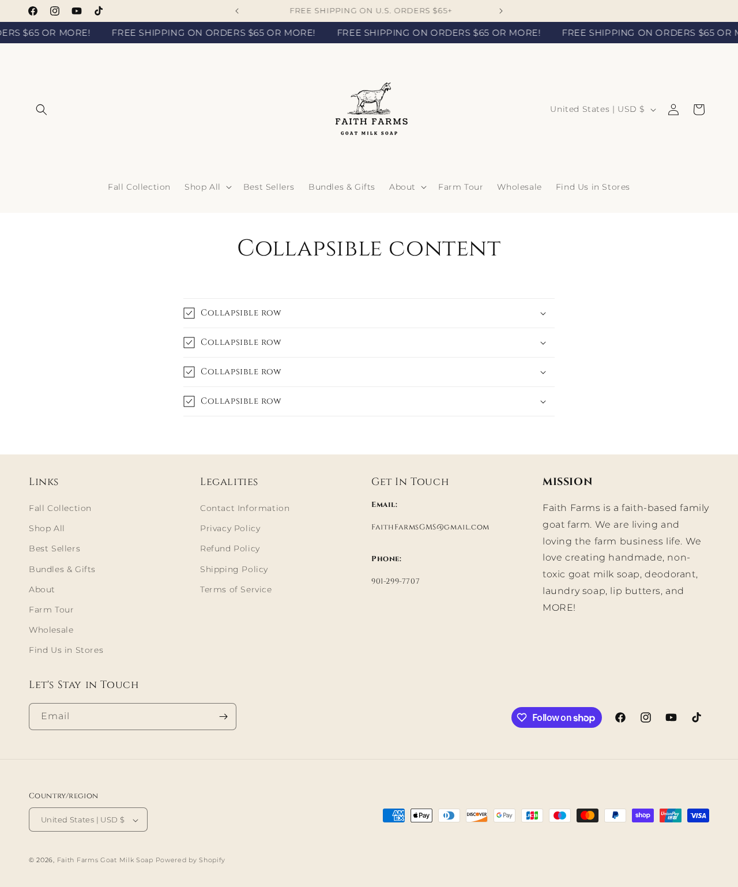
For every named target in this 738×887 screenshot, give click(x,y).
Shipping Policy (234, 569)
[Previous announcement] (237, 11)
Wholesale (51, 630)
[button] (41, 109)
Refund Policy (230, 549)
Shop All (47, 528)
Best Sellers (54, 549)
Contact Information (244, 508)
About (42, 589)
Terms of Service (236, 589)
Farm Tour (51, 609)
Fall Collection (60, 508)
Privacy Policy (230, 528)
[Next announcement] (501, 11)
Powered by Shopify (191, 860)
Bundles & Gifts (62, 569)
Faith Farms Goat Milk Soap (105, 860)
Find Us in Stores (66, 650)
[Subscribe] (223, 716)
